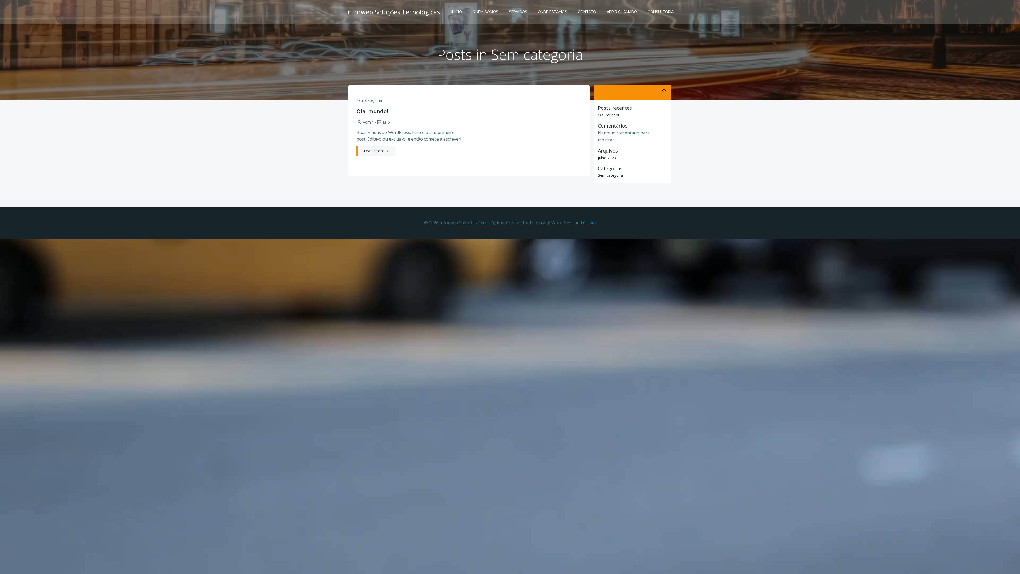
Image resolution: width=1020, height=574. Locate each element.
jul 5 (386, 122)
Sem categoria (369, 100)
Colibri (589, 223)
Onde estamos (552, 12)
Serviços (518, 12)
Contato (587, 12)
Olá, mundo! (608, 114)
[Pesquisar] (663, 91)
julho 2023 (607, 157)
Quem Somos (485, 12)
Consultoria (661, 12)
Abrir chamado (622, 12)
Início (456, 12)
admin (368, 122)
